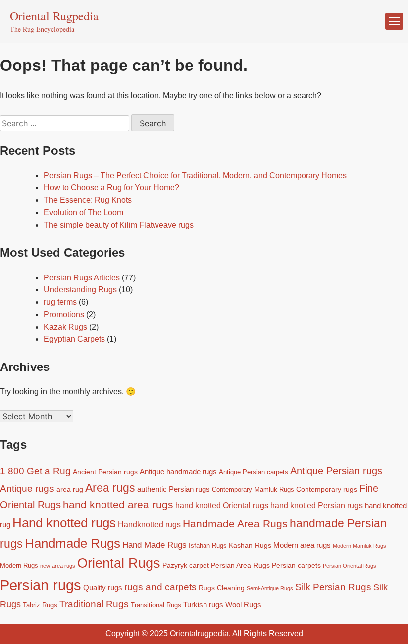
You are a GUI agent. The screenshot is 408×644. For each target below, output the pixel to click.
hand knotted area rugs (118, 504)
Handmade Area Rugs (235, 523)
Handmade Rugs (72, 543)
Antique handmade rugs (178, 471)
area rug (69, 489)
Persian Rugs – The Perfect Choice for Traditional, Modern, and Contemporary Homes (195, 175)
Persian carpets (296, 565)
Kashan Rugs (250, 545)
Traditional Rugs (94, 604)
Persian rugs (40, 585)
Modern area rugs (302, 545)
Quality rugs (102, 587)
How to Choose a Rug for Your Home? (111, 188)
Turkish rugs (203, 604)
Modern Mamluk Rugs (359, 546)
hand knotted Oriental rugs (221, 505)
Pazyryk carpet (185, 565)
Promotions (64, 314)
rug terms (60, 302)
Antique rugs (27, 488)
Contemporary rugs (326, 489)
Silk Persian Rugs (333, 586)
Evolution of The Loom (83, 212)
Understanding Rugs (80, 289)
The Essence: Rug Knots (88, 200)
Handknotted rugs (149, 524)
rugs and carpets (160, 586)
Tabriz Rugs (40, 605)
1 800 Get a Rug (35, 471)
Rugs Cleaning (222, 588)
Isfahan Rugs (208, 545)
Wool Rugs (243, 604)
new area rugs (57, 566)
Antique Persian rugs (336, 470)
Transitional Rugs (156, 605)
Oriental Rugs (118, 563)
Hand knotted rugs (64, 523)
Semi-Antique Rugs (270, 588)
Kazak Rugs (65, 327)
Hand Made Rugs (154, 545)
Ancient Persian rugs (105, 472)
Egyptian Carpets (74, 339)
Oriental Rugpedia (54, 16)
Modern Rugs (19, 565)
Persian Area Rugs (240, 565)
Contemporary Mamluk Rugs (253, 489)
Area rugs (110, 487)
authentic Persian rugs (173, 489)
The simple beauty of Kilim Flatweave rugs (119, 225)
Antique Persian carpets (253, 472)
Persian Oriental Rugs (349, 566)
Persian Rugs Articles (82, 278)
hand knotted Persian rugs (316, 505)
